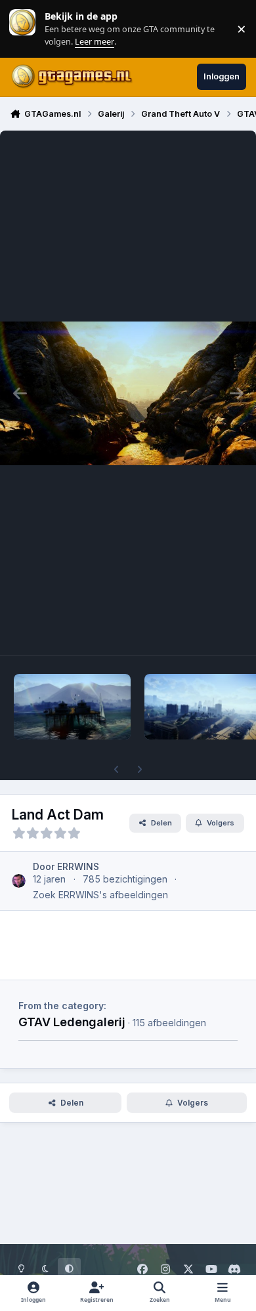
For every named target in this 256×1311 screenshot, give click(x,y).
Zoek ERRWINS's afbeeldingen (100, 894)
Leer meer (22, 28)
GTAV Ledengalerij (71, 1021)
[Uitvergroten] (128, 393)
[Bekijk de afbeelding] (72, 706)
